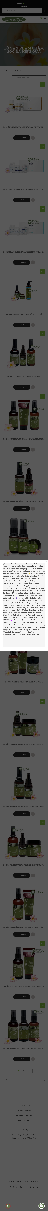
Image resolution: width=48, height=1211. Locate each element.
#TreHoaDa (34, 630)
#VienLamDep (22, 630)
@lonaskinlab (8, 564)
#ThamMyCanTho (26, 632)
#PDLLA (12, 630)
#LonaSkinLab (9, 635)
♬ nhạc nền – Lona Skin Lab (27, 635)
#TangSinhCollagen (11, 632)
